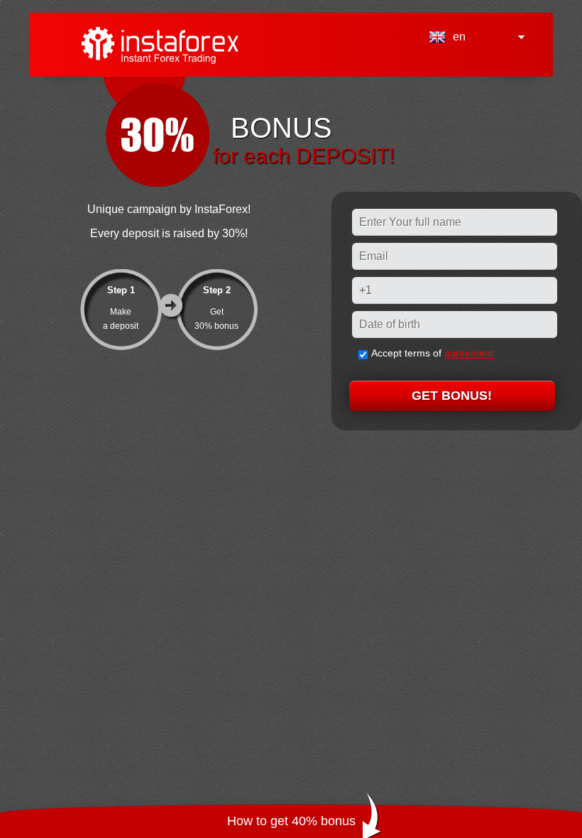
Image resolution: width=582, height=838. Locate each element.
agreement (468, 353)
